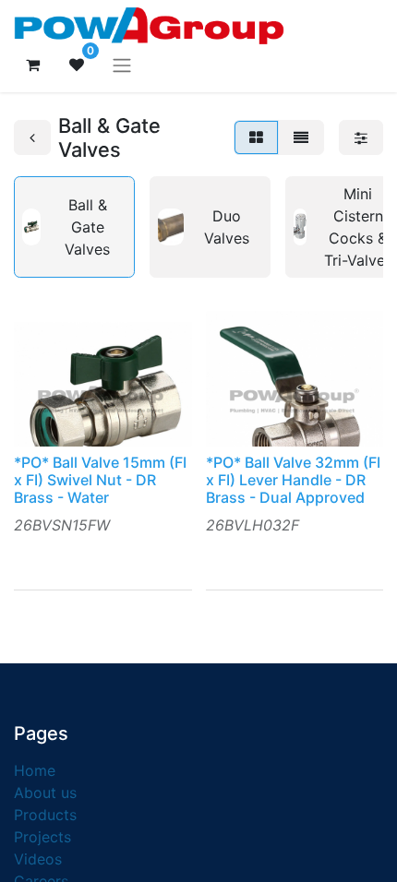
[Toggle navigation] (121, 64)
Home (34, 770)
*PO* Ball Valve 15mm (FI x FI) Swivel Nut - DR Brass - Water (100, 480)
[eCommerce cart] (32, 64)
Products (45, 814)
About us (45, 792)
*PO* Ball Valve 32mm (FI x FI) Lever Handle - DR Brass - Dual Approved (293, 480)
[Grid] (256, 137)
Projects (42, 837)
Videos (38, 859)
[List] (301, 137)
